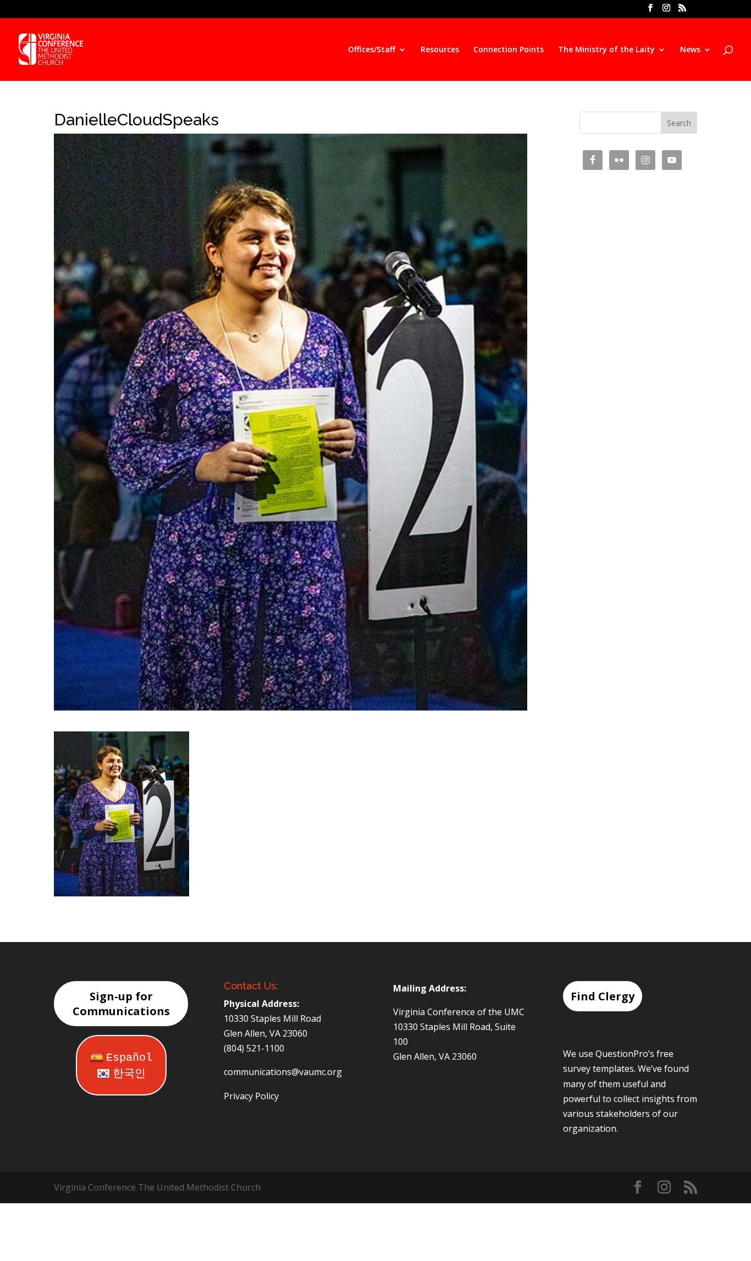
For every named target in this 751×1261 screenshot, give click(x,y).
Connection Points (508, 50)
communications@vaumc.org (283, 1072)
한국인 (129, 1073)
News (690, 50)
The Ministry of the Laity (606, 50)
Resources (440, 50)
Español (129, 1057)
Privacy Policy (251, 1096)
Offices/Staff (371, 50)
